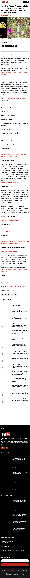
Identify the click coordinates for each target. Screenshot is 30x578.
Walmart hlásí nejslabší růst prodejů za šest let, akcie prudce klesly (19, 311)
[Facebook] (24, 2)
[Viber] (12, 46)
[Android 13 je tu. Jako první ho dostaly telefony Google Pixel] (6, 473)
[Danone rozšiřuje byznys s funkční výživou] (6, 339)
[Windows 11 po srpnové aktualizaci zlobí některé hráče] (6, 522)
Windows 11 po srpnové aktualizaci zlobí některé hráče (19, 522)
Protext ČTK (4, 15)
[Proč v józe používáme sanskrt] (6, 466)
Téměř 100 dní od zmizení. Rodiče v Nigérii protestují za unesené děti (20, 352)
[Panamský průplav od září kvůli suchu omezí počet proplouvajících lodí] (6, 400)
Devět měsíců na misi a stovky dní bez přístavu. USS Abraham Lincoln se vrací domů (20, 393)
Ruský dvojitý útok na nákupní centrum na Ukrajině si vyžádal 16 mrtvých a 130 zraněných (19, 325)
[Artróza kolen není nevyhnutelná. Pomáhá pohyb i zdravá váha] (6, 529)
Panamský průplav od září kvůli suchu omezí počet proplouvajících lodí (20, 400)
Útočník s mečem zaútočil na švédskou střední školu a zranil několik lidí (19, 345)
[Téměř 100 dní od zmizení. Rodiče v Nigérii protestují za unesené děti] (6, 353)
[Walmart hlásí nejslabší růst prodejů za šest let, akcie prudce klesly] (6, 312)
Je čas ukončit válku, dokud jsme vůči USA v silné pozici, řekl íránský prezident (20, 332)
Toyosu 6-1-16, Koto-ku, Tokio (9, 232)
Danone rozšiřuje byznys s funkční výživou (20, 338)
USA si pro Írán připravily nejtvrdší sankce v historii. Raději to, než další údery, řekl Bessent (20, 373)
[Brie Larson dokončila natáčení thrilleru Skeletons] (6, 305)
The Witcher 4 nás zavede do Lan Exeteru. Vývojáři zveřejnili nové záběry (19, 480)
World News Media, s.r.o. (12, 570)
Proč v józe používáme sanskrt (18, 465)
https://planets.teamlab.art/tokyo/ (9, 220)
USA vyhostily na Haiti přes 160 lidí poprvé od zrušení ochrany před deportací (20, 380)
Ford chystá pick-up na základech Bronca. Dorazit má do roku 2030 (19, 515)
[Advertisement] (15, 414)
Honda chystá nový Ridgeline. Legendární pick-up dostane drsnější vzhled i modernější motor (19, 487)
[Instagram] (26, 2)
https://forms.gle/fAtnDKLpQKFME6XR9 (17, 286)
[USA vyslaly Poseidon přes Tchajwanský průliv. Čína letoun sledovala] (6, 318)
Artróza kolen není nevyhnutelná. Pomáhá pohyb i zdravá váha (19, 529)
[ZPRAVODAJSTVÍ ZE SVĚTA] (4, 2)
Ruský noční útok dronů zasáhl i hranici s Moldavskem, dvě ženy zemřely (19, 366)
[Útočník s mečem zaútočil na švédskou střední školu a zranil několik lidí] (6, 346)
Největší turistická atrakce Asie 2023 (15, 98)
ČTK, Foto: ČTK (8, 38)
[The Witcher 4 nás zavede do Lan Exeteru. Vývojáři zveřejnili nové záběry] (6, 480)
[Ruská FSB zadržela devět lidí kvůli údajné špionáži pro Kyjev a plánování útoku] (6, 387)
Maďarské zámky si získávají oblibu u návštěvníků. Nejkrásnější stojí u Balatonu (19, 508)
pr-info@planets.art (10, 283)
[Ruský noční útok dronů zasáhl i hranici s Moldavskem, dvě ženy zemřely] (6, 366)
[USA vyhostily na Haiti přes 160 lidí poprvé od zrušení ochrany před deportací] (6, 380)
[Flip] (16, 46)
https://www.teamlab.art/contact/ (9, 251)
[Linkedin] (9, 46)
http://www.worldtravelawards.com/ (10, 182)
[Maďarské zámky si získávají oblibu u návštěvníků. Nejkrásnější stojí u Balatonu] (6, 508)
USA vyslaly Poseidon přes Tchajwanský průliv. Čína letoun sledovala (19, 318)
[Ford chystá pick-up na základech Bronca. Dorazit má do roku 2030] (6, 515)
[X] (28, 2)
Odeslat (15, 564)
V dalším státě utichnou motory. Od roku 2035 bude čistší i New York (19, 459)
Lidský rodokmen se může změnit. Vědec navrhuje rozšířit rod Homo (19, 501)
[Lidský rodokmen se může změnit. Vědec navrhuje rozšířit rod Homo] (6, 501)
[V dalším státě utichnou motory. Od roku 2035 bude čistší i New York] (6, 459)
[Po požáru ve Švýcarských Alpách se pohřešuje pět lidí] (6, 359)
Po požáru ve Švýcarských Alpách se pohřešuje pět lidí (20, 359)
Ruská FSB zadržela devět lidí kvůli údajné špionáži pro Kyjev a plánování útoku (20, 386)
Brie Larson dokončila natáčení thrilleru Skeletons (19, 304)
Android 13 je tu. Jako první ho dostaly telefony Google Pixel (20, 473)
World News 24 (8, 40)
